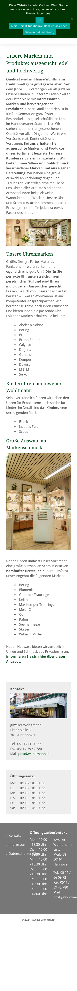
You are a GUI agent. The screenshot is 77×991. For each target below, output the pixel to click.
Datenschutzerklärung (15, 853)
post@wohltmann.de (34, 753)
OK (39, 19)
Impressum (15, 844)
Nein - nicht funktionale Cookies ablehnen (39, 26)
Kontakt (15, 835)
